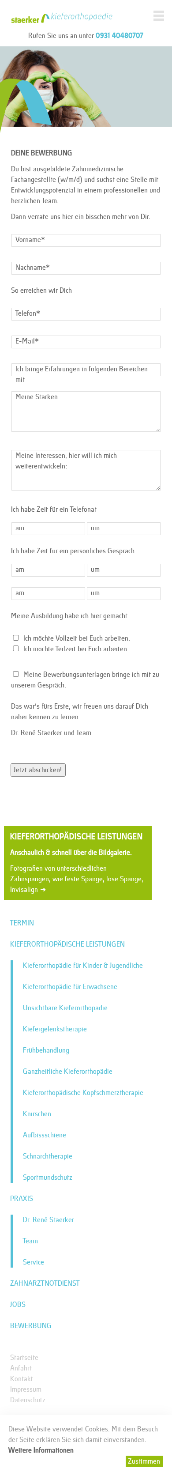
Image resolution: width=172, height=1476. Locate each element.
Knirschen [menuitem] (37, 1113)
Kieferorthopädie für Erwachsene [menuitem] (70, 986)
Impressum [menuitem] (26, 1389)
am (20, 527)
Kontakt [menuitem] (22, 1378)
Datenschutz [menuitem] (28, 1399)
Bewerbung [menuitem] (31, 1325)
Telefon (30, 313)
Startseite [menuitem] (25, 1357)
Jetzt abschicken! (38, 769)
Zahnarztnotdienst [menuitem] (45, 1283)
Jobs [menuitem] (18, 1304)
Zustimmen (144, 1461)
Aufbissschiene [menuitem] (45, 1135)
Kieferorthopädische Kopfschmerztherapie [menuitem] (83, 1092)
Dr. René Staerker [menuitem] (49, 1219)
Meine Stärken (37, 396)
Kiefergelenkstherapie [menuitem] (55, 1029)
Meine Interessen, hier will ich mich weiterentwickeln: (66, 461)
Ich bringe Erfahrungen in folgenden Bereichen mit (82, 374)
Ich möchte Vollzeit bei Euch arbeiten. (77, 638)
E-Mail (30, 341)
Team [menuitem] (30, 1241)
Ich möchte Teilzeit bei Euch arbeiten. (76, 648)
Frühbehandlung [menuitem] (46, 1050)
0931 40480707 (120, 35)
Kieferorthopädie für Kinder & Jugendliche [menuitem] (83, 965)
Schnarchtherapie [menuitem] (48, 1156)
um (95, 527)
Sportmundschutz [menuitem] (48, 1177)
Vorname (31, 239)
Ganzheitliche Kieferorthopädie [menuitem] (68, 1071)
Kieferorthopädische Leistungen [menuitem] (68, 944)
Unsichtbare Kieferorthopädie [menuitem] (65, 1007)
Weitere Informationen (41, 1450)
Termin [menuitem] (22, 923)
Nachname (33, 267)
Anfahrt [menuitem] (21, 1368)
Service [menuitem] (34, 1262)
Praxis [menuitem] (22, 1198)
